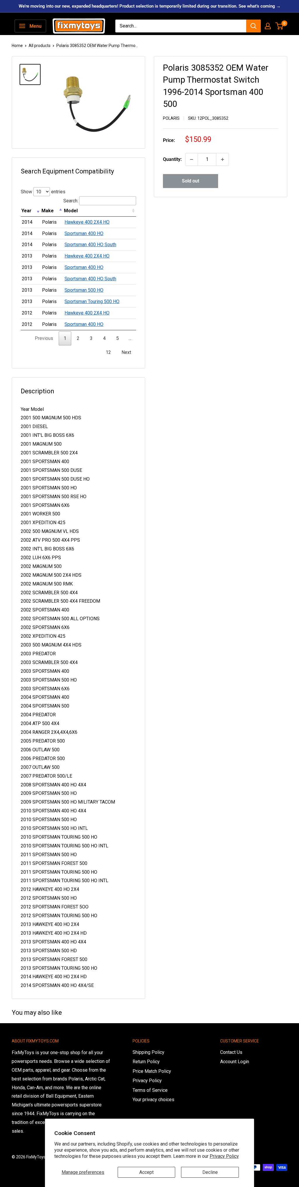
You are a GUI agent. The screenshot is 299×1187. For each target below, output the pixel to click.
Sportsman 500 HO (84, 290)
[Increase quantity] (222, 159)
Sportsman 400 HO (84, 233)
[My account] (268, 26)
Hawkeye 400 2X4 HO (87, 222)
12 (108, 352)
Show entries (43, 191)
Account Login (234, 1061)
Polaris (171, 118)
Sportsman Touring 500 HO (92, 301)
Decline (210, 1172)
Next (126, 352)
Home (17, 45)
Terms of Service (150, 1090)
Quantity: (172, 159)
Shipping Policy (148, 1052)
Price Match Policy (152, 1071)
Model (71, 210)
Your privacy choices (153, 1099)
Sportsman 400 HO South (90, 244)
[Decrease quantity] (191, 159)
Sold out (190, 181)
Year (26, 210)
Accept (146, 1172)
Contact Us (231, 1052)
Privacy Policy (224, 1156)
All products (40, 45)
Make (47, 210)
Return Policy (146, 1061)
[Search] (253, 26)
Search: (70, 201)
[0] (279, 25)
